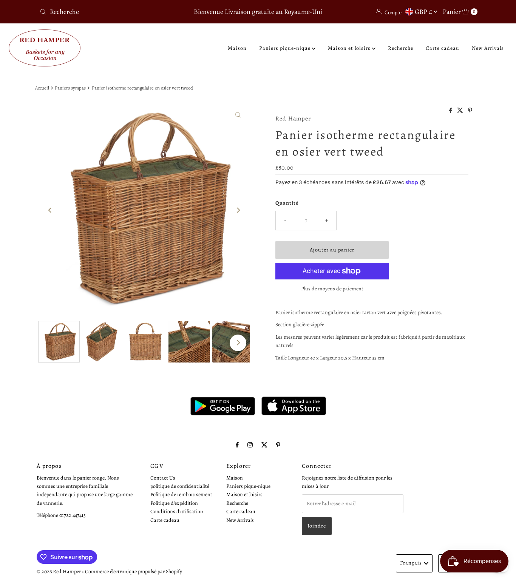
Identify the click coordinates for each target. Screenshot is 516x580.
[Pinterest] (278, 445)
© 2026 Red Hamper (59, 571)
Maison (237, 48)
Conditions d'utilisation (176, 511)
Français (411, 562)
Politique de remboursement (181, 494)
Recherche (400, 48)
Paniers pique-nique (285, 48)
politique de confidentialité (179, 486)
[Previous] (50, 210)
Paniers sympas (70, 88)
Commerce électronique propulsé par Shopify (133, 571)
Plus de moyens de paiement (332, 288)
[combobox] (108, 11)
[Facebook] (237, 445)
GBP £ (424, 11)
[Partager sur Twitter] (460, 111)
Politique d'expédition (174, 503)
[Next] (238, 210)
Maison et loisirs (350, 48)
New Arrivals (488, 48)
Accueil (42, 88)
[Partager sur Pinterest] (470, 111)
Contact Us (162, 477)
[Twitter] (264, 445)
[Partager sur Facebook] (451, 111)
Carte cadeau (442, 48)
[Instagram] (250, 445)
